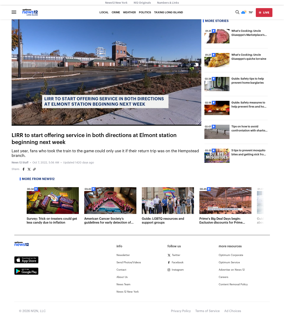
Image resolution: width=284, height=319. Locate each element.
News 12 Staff (20, 162)
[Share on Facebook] (23, 169)
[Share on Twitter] (29, 169)
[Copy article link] (34, 169)
